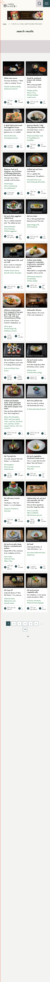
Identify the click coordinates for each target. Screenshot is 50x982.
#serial (6, 136)
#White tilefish (32, 281)
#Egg (40, 372)
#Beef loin (31, 555)
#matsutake (31, 279)
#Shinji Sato (14, 368)
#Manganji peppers (34, 276)
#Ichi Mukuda (32, 182)
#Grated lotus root (34, 180)
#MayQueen (8, 469)
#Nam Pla (8, 417)
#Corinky (30, 466)
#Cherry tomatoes (34, 600)
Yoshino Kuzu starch (11, 270)
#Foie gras (8, 326)
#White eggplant (10, 231)
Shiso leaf (39, 136)
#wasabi (18, 273)
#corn (6, 371)
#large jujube (32, 90)
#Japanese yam (10, 601)
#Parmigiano (8, 464)
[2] (28, 636)
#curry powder (32, 510)
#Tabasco (14, 508)
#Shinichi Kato (9, 559)
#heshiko (15, 417)
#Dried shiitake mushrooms (32, 96)
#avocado (8, 556)
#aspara (7, 508)
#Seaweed (31, 136)
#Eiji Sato (30, 469)
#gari (29, 225)
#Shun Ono (31, 93)
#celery (30, 409)
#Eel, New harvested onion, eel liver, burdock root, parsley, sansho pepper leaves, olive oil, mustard (13, 423)
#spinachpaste (9, 226)
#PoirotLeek (8, 467)
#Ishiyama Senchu (11, 89)
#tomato (13, 136)
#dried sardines (10, 86)
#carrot (7, 368)
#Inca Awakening (10, 186)
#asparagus (8, 183)
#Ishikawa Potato (10, 331)
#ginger (41, 603)
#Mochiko (41, 182)
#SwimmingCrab (10, 328)
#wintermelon (32, 372)
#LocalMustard (9, 188)
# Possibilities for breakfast (33, 139)
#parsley (36, 409)
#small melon (9, 273)
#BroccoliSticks (32, 513)
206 (25, 629)
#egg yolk (35, 225)
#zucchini (30, 552)
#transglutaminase (11, 138)
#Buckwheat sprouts (34, 515)
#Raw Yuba (8, 561)
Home (4, 24)
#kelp (18, 86)
